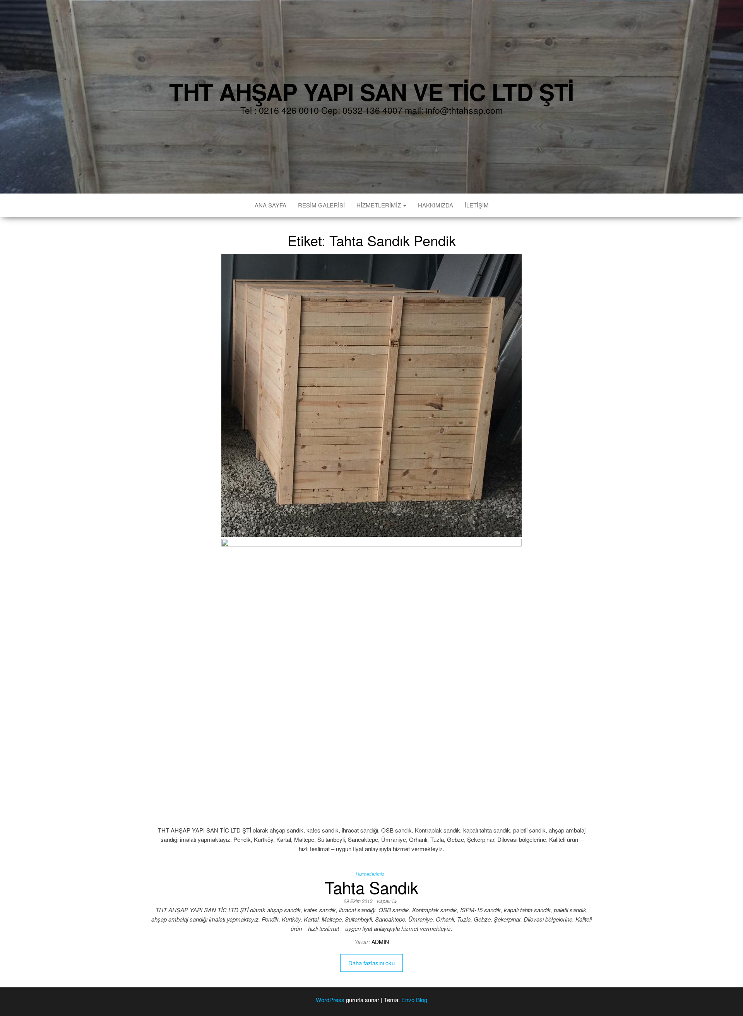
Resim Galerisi (321, 205)
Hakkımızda (435, 205)
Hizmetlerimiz (379, 205)
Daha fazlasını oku (371, 963)
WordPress (330, 999)
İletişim (477, 205)
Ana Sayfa (270, 205)
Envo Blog (414, 999)
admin (380, 942)
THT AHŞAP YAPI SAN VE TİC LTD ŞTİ (371, 91)
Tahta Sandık (371, 887)
